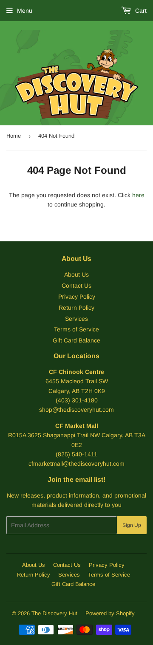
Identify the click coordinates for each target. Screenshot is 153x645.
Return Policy (76, 307)
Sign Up (131, 525)
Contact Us (76, 285)
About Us (76, 274)
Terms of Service (76, 329)
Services (76, 318)
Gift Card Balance (76, 340)
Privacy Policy (76, 296)
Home (13, 136)
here (138, 195)
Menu (24, 10)
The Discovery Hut (54, 613)
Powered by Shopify (110, 613)
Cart (140, 10)
